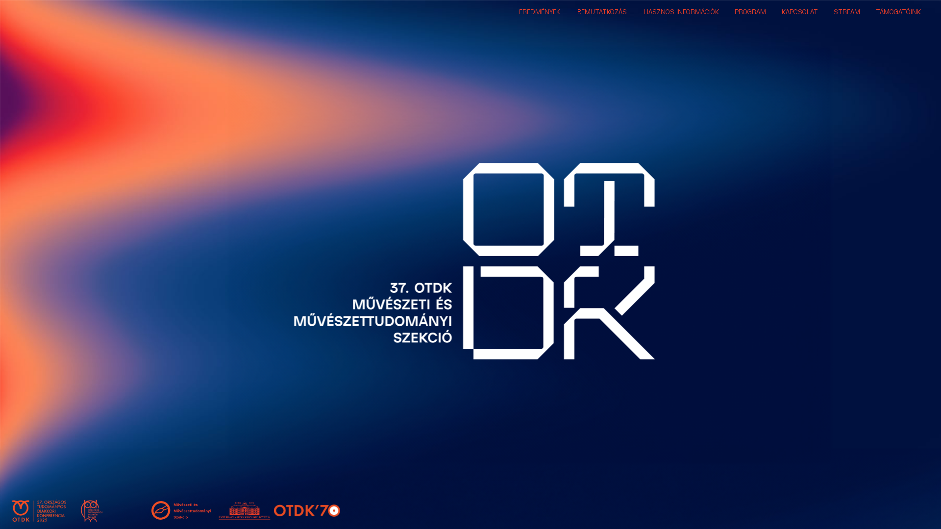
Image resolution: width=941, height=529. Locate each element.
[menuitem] (539, 12)
